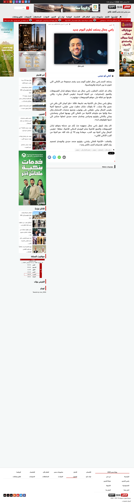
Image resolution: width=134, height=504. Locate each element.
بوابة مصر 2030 (112, 472)
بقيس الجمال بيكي (85, 149)
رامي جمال (107, 149)
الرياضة (69, 16)
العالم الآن (86, 16)
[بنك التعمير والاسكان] (32, 178)
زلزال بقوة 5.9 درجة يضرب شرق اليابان (60, 20)
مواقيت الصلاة (38, 256)
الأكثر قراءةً (40, 208)
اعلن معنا (126, 490)
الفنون (53, 16)
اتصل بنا (108, 490)
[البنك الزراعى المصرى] (7, 76)
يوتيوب (94, 149)
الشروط (108, 485)
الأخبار (107, 16)
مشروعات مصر (97, 16)
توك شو (61, 16)
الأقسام (88, 472)
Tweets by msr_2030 (39, 292)
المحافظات (37, 16)
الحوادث (46, 16)
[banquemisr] (32, 62)
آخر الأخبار (40, 75)
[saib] (32, 37)
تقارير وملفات (17, 16)
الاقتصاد (77, 16)
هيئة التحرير (107, 481)
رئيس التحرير (125, 481)
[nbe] (67, 8)
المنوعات (27, 16)
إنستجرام (100, 149)
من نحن (108, 476)
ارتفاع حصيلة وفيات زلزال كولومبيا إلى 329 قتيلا (91, 20)
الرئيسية (114, 16)
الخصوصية (126, 485)
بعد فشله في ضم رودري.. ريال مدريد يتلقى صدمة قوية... (24, 20)
